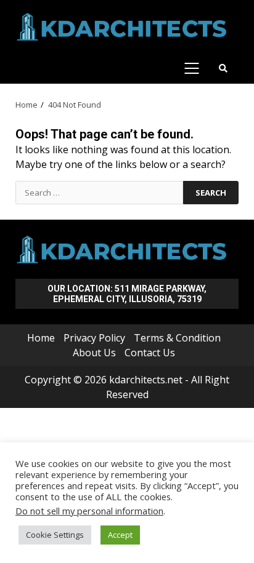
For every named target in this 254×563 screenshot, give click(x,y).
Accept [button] (120, 534)
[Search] (223, 68)
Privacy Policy (94, 338)
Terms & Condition (177, 338)
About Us (94, 352)
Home (41, 338)
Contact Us (150, 352)
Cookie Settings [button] (55, 534)
